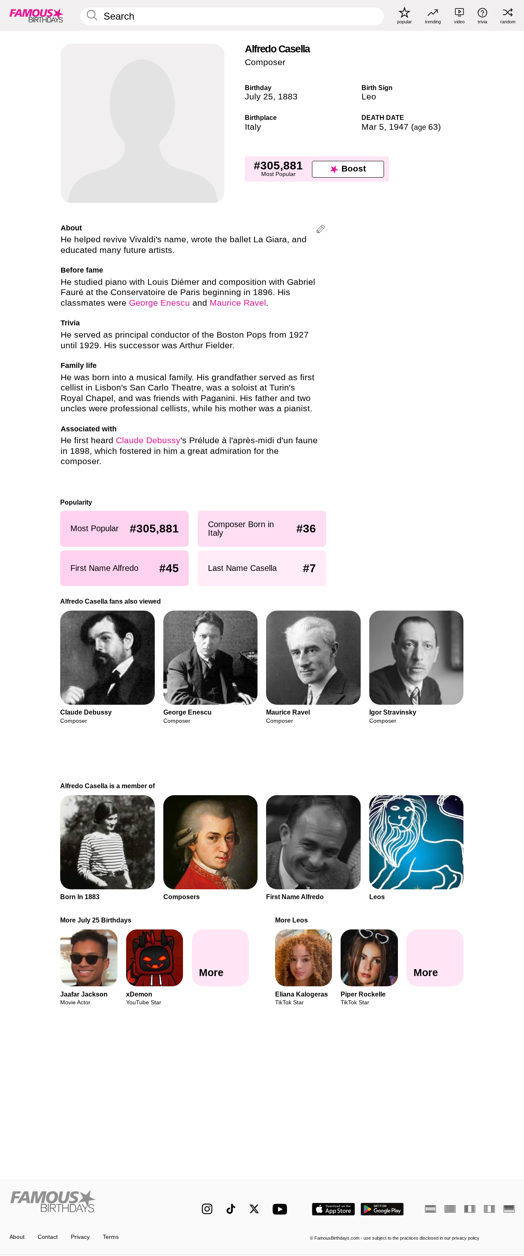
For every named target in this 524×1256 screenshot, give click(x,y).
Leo (368, 96)
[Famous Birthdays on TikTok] (231, 1209)
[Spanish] (430, 1209)
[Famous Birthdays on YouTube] (282, 1209)
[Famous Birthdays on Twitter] (254, 1209)
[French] (469, 1209)
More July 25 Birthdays (96, 920)
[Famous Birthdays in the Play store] (382, 1209)
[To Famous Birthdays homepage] (37, 15)
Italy (253, 127)
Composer (265, 62)
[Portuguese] (450, 1209)
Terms (111, 1237)
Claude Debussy (148, 440)
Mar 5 (372, 127)
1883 (288, 96)
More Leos (291, 920)
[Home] (90, 1203)
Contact (48, 1237)
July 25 (259, 96)
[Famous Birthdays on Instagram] (207, 1209)
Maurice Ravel (238, 303)
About (17, 1237)
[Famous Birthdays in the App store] (333, 1209)
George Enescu (159, 303)
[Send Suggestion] (320, 230)
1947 (399, 127)
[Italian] (489, 1209)
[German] (509, 1209)
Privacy (80, 1237)
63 (426, 127)
